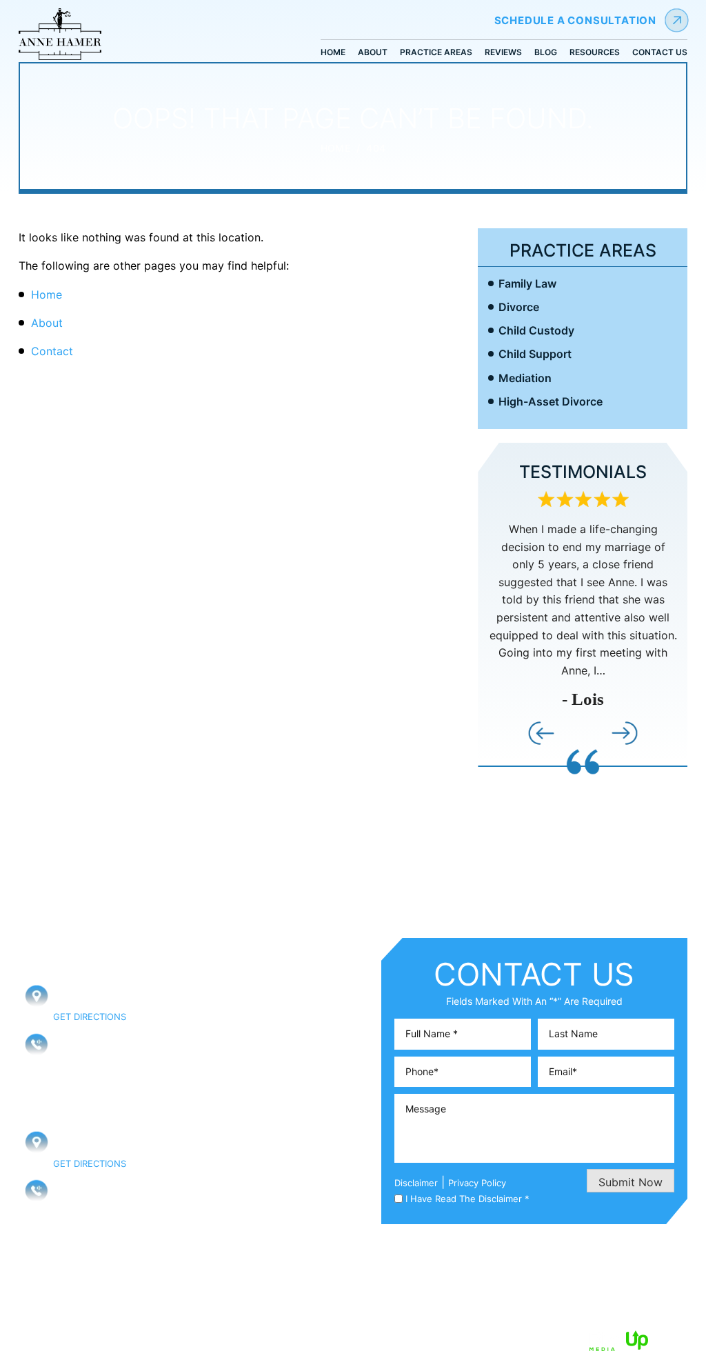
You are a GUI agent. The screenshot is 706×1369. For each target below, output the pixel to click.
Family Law (527, 283)
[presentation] (541, 733)
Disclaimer (416, 1183)
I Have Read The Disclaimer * (467, 1199)
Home (333, 52)
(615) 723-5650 (91, 1043)
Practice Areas (436, 52)
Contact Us (659, 52)
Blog (545, 52)
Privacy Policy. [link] (458, 1339)
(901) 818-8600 (90, 1190)
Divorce (518, 307)
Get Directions (89, 1016)
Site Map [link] (399, 1339)
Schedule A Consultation (575, 20)
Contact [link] (52, 351)
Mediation (525, 378)
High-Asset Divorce (550, 401)
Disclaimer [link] (349, 1339)
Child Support (535, 354)
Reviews (503, 52)
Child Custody (536, 330)
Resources (594, 52)
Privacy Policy (477, 1182)
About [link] (47, 323)
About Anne (256, 1016)
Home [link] (46, 294)
